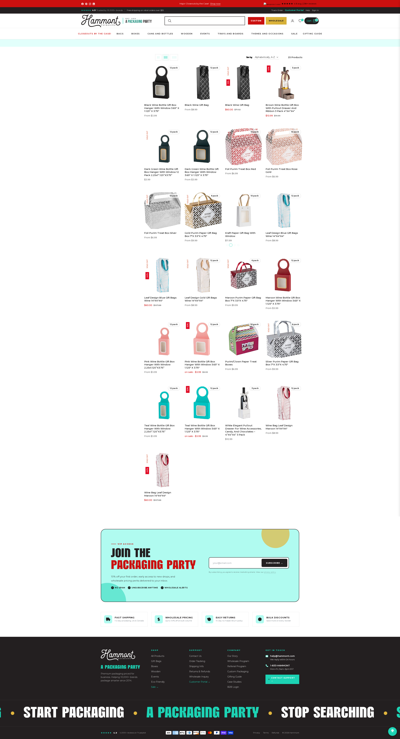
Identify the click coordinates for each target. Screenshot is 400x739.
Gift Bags (156, 661)
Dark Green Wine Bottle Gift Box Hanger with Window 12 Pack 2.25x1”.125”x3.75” (161, 172)
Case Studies (234, 681)
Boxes (154, 666)
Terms (266, 732)
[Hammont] (122, 654)
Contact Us (195, 656)
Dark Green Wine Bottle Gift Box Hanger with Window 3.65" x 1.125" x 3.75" (202, 172)
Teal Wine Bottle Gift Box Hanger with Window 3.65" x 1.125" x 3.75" (202, 428)
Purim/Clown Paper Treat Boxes (241, 363)
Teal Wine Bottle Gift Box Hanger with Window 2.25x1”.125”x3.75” (159, 428)
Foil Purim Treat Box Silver (160, 232)
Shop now (215, 3)
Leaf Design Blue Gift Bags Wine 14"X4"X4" (282, 234)
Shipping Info (196, 666)
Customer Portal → (199, 681)
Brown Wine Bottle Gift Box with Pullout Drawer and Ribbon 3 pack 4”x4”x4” (282, 108)
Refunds (275, 732)
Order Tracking (197, 661)
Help (308, 10)
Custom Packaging (237, 671)
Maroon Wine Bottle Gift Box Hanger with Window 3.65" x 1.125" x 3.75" (283, 300)
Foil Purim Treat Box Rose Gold (282, 171)
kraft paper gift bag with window (240, 234)
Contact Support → (283, 679)
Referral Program (236, 666)
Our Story (232, 656)
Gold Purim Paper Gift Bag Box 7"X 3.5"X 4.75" (201, 234)
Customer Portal (294, 10)
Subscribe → (274, 563)
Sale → (154, 687)
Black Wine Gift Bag (197, 104)
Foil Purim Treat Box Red (240, 169)
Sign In (315, 10)
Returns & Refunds (199, 671)
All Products (157, 656)
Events (155, 676)
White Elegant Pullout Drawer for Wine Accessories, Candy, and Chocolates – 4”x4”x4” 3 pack (243, 430)
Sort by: (249, 57)
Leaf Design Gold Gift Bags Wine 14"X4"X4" (201, 299)
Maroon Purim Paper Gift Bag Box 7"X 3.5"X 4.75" (243, 299)
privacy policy (270, 572)
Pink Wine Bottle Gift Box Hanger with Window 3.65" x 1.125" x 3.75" (202, 364)
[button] (205, 20)
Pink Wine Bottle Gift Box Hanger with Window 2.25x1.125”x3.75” (159, 364)
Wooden (155, 671)
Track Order (277, 10)
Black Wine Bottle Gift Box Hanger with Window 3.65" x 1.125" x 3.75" (161, 108)
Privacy (256, 732)
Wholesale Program (238, 661)
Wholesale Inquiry (199, 676)
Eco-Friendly (158, 681)
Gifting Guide (234, 676)
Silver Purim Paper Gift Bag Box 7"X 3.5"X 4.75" (282, 363)
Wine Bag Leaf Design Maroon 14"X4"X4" (279, 427)
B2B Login (233, 687)
